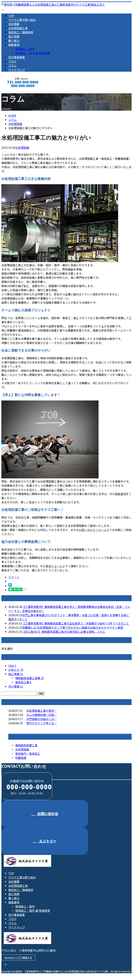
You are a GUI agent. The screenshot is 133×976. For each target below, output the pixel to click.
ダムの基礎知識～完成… (41, 715)
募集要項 (13, 45)
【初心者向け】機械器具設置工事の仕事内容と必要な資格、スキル (63, 632)
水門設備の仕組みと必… (41, 719)
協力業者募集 (16, 57)
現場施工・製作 (25, 49)
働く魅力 (13, 40)
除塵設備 (20, 758)
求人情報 (15, 686)
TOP (11, 16)
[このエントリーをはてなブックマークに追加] (10, 585)
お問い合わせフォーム (93, 530)
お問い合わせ (47, 813)
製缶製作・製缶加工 (27, 753)
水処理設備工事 (18, 28)
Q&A (12, 665)
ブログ (12, 61)
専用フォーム (54, 566)
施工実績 (13, 36)
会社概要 (13, 24)
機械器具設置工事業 (29, 678)
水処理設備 (15, 124)
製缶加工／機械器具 (20, 32)
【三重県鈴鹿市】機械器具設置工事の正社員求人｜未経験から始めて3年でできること (75, 623)
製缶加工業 (23, 682)
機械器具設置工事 (26, 745)
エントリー (47, 840)
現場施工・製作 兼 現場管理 (32, 53)
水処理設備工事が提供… (41, 710)
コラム (12, 65)
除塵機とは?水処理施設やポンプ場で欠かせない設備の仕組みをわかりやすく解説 (72, 627)
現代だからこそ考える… (41, 723)
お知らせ (15, 670)
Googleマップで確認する (18, 957)
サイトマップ (16, 70)
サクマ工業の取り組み (22, 20)
